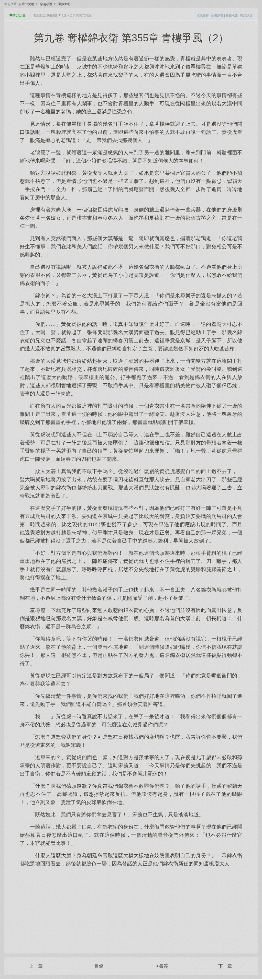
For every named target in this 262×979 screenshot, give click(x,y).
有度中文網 (26, 4)
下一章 (225, 966)
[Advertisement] (131, 907)
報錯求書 (232, 15)
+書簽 (162, 966)
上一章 (36, 966)
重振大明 (64, 4)
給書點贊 (217, 15)
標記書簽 (202, 15)
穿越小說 (46, 4)
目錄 (99, 966)
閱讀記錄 (246, 15)
